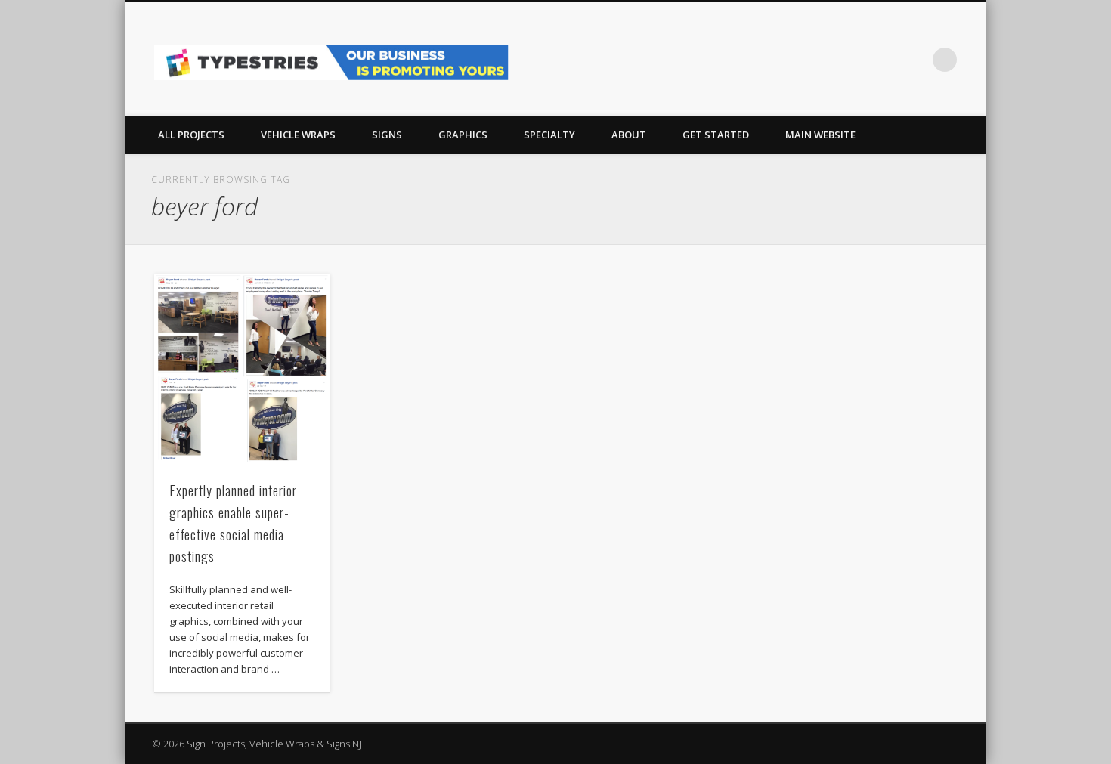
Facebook (883, 60)
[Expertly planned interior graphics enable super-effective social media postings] (242, 369)
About (628, 134)
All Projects (191, 134)
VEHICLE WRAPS (298, 134)
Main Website (820, 134)
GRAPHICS (462, 134)
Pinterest (914, 60)
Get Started (715, 134)
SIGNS (387, 134)
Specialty (549, 134)
